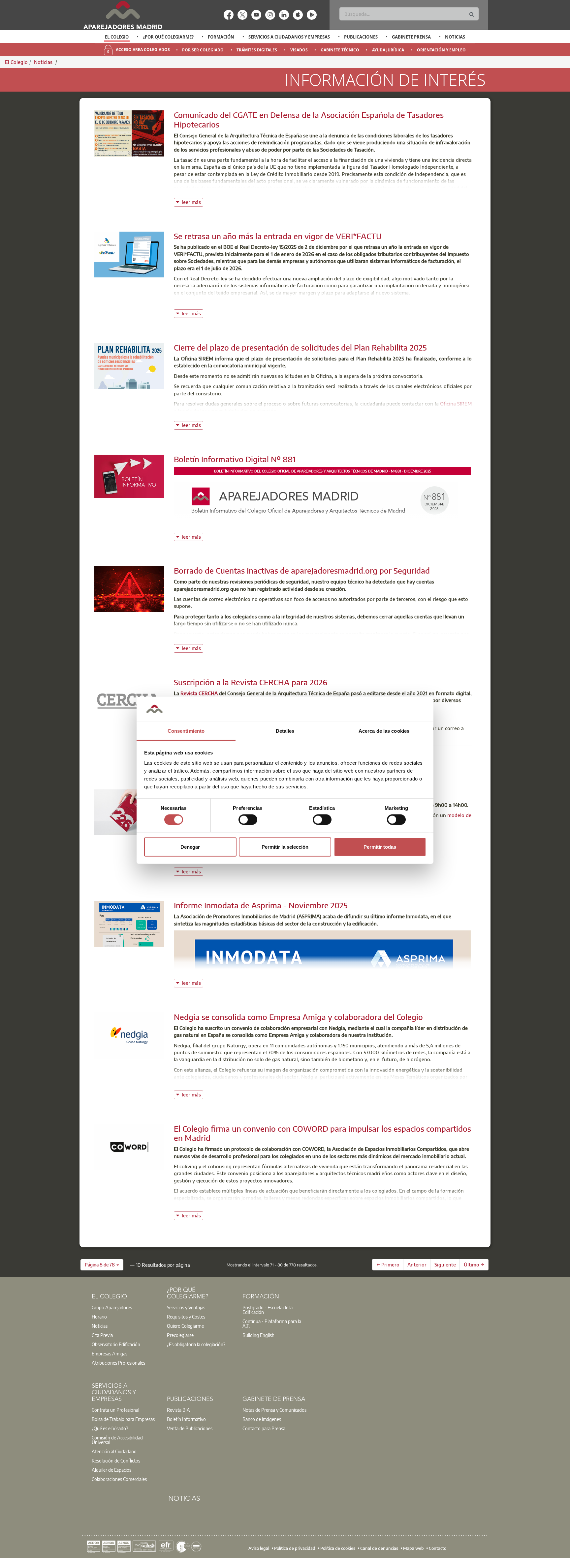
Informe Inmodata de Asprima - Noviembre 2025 (261, 905)
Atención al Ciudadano (114, 1451)
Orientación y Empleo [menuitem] (441, 50)
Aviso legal (258, 1548)
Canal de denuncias (379, 1548)
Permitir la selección (285, 847)
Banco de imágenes (261, 1419)
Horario (99, 1317)
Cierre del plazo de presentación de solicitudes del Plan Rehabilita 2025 (300, 347)
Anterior (417, 1264)
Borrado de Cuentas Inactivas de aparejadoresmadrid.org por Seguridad (302, 570)
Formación (221, 37)
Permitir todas (380, 847)
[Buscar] (471, 14)
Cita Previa (102, 1335)
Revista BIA (178, 1410)
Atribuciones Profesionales (118, 1363)
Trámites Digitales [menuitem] (257, 50)
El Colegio (117, 37)
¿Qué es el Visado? (110, 1428)
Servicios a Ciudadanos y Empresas (289, 37)
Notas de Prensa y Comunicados (274, 1410)
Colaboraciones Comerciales (119, 1479)
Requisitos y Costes (186, 1317)
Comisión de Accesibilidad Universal (117, 1439)
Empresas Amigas (109, 1353)
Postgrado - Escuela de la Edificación (267, 1309)
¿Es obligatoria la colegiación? (196, 1344)
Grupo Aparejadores (112, 1307)
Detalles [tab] (285, 731)
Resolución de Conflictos (116, 1460)
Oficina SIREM (456, 404)
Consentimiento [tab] (186, 731)
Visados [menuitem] (299, 50)
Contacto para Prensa (263, 1428)
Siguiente (445, 1264)
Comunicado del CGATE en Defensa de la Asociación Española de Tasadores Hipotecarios (309, 119)
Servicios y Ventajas (186, 1307)
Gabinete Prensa (411, 37)
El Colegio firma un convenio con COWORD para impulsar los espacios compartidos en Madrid (322, 1133)
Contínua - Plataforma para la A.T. (271, 1323)
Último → (474, 1264)
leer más (192, 201)
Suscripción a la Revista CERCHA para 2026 (250, 682)
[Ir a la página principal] (122, 15)
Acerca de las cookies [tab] (384, 731)
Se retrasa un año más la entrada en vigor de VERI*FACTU (278, 236)
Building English (258, 1335)
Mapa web (413, 1548)
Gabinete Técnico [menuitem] (340, 50)
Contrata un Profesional (115, 1410)
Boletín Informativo (186, 1419)
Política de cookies (337, 1548)
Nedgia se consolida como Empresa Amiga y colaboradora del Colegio (298, 1017)
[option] (117, 36)
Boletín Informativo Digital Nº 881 (235, 459)
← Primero (387, 1264)
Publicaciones (361, 37)
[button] (101, 1264)
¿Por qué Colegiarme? (168, 37)
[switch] (247, 819)
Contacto (437, 1548)
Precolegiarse (180, 1335)
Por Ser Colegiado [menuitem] (203, 50)
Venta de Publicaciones (189, 1428)
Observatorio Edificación (116, 1344)
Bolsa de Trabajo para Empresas (123, 1419)
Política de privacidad (294, 1548)
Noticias (455, 37)
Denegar (190, 847)
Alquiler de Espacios (111, 1470)
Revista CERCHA (199, 693)
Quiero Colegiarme (185, 1326)
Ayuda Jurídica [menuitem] (388, 50)
